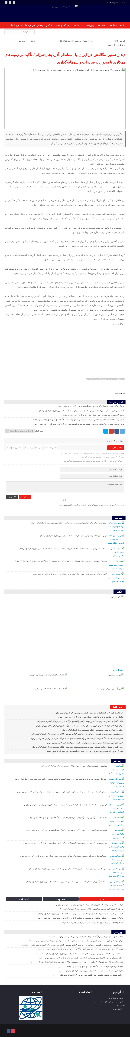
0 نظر (32, 41)
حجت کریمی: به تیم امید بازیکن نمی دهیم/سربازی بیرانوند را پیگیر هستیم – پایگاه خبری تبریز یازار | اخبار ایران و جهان (77, 734)
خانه (122, 25)
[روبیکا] (10, 2)
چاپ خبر (22, 41)
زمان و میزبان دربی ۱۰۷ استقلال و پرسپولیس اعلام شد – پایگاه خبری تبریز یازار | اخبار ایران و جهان (83, 958)
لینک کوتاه (39, 431)
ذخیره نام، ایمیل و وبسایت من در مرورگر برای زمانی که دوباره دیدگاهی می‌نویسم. (92, 505)
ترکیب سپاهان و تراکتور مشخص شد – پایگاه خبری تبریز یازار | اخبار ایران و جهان (91, 975)
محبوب (60, 899)
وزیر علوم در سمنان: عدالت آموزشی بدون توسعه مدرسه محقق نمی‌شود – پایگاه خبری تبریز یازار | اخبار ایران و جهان (78, 424)
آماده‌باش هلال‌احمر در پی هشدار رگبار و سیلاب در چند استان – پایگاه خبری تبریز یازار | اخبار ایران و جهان (66, 830)
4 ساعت (30, 941)
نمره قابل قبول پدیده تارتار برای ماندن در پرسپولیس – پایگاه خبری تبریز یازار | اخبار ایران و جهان (84, 743)
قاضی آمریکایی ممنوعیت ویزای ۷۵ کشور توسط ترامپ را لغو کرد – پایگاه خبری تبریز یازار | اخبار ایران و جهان (81, 411)
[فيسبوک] (116, 431)
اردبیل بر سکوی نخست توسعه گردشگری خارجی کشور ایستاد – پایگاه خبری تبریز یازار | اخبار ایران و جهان (65, 805)
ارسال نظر (24, 497)
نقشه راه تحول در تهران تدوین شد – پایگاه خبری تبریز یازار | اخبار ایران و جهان (93, 415)
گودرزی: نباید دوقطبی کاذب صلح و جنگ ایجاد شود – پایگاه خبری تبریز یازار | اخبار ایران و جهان (70, 574)
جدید (101, 899)
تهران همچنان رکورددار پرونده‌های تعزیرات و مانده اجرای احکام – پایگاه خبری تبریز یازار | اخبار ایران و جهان (65, 843)
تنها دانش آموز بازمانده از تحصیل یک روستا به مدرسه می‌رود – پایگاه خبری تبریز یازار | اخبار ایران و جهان (66, 881)
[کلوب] (13, 1031)
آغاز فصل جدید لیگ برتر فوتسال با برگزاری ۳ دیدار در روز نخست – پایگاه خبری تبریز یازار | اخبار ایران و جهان (80, 962)
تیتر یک (122, 45)
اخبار (115, 45)
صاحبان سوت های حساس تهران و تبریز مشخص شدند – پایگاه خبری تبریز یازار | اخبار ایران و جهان (84, 751)
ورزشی (90, 25)
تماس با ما (17, 25)
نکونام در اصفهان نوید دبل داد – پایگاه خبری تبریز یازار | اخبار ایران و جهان (94, 966)
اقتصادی (78, 25)
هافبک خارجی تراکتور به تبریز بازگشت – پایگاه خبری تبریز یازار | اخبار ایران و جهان (90, 717)
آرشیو (117, 992)
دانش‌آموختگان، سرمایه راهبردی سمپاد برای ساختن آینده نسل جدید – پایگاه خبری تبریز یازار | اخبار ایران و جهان (63, 856)
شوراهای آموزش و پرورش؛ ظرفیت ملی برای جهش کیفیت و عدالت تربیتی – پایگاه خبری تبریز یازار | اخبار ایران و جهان (60, 779)
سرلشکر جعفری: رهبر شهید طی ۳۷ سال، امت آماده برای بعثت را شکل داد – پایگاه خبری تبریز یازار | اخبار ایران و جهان (60, 561)
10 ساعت (39, 954)
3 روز (40, 958)
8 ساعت (41, 949)
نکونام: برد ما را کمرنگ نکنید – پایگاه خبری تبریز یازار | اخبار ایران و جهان (94, 971)
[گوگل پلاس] (111, 431)
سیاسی (113, 25)
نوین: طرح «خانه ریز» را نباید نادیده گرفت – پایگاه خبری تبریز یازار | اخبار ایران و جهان (73, 536)
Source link (120, 393)
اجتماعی (101, 25)
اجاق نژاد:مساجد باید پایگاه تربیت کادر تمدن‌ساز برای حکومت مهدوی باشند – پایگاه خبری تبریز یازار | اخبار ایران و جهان (78, 419)
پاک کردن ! (12, 497)
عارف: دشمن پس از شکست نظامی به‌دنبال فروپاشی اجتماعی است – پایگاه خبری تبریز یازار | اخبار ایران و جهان (63, 548)
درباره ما (30, 25)
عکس (49, 25)
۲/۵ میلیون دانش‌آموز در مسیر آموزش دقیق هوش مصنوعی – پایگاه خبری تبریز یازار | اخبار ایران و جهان (66, 817)
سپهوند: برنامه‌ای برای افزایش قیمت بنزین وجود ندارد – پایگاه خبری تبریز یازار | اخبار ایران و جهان (69, 523)
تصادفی (24, 899)
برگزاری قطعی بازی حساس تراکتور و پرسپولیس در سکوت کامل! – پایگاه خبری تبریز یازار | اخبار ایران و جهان (79, 726)
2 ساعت (52, 936)
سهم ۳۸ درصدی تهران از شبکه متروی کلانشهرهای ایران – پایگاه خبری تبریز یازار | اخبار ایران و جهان (68, 869)
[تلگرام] (122, 431)
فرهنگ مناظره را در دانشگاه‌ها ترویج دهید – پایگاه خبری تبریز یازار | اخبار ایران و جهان (90, 406)
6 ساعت (25, 945)
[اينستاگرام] (6, 2)
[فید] (14, 2)
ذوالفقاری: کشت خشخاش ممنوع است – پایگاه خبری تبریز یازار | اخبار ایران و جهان (74, 766)
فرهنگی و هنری (63, 25)
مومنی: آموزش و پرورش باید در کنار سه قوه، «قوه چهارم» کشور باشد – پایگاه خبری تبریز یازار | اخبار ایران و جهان (62, 792)
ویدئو (40, 25)
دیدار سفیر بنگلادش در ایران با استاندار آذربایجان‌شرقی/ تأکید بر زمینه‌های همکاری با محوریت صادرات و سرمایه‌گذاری (65, 58)
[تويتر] (105, 431)
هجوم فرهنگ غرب (116, 998)
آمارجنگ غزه (118, 670)
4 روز (54, 975)
